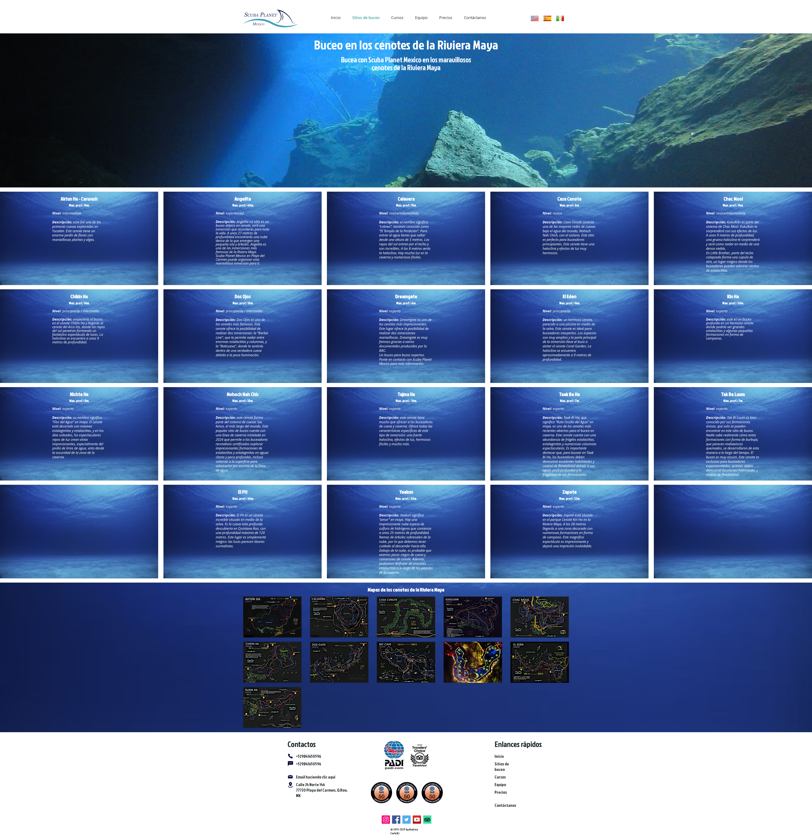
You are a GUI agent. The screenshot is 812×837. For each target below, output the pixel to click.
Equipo (421, 17)
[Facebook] (396, 819)
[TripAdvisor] (427, 819)
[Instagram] (386, 819)
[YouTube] (417, 819)
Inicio (336, 17)
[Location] (290, 785)
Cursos (397, 17)
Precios (445, 17)
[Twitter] (406, 819)
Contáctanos (475, 17)
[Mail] (290, 777)
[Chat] (290, 763)
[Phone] (290, 756)
